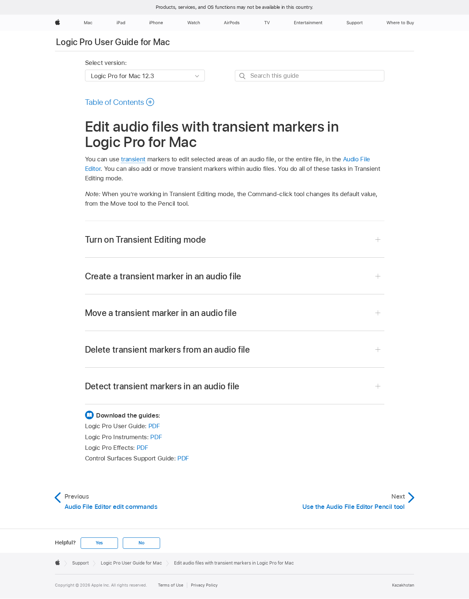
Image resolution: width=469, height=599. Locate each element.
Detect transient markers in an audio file (162, 386)
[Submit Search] (243, 76)
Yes (99, 542)
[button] (120, 102)
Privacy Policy (204, 585)
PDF (154, 426)
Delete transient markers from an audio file (167, 349)
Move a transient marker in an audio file (161, 313)
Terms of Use (170, 585)
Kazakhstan (403, 585)
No (141, 542)
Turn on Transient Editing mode (145, 239)
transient (133, 159)
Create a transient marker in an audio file (163, 276)
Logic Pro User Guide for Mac (113, 42)
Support (80, 563)
